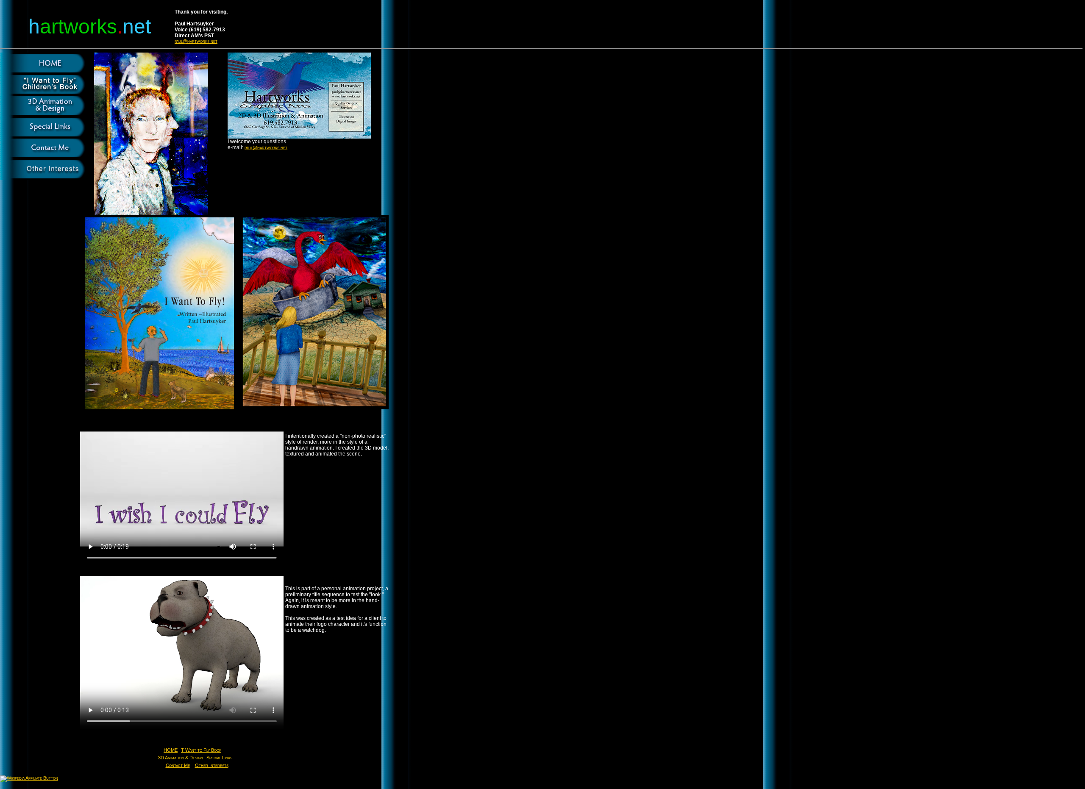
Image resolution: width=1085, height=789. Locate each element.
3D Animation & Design (180, 757)
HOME (171, 750)
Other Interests (211, 765)
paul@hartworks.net (196, 41)
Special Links (219, 757)
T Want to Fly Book (201, 750)
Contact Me (178, 765)
